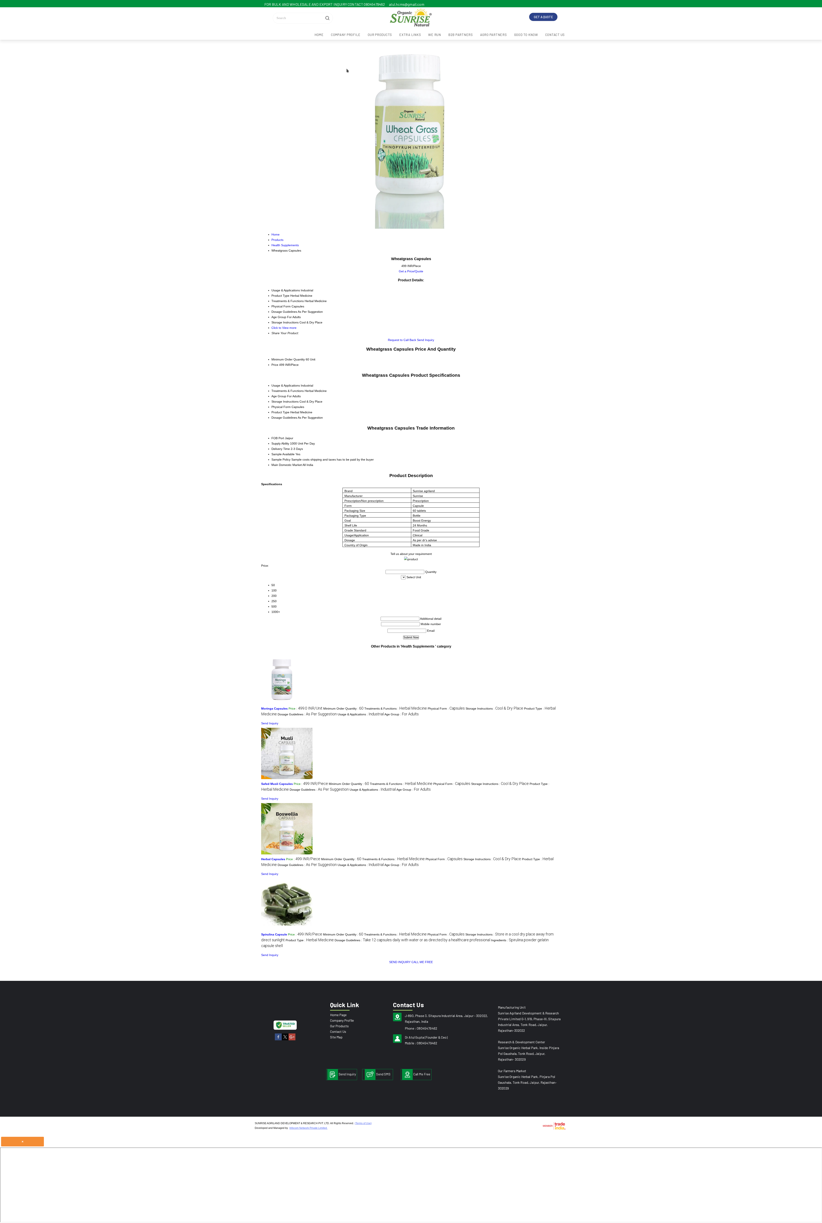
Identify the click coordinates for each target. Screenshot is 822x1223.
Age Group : (401, 714)
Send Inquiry (425, 340)
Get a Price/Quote (411, 271)
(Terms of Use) (363, 1123)
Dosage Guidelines (284, 417)
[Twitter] (285, 1039)
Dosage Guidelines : (307, 714)
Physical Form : (446, 708)
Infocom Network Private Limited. (308, 1128)
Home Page (338, 1015)
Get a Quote (543, 17)
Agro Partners (493, 35)
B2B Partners (460, 35)
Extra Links (410, 35)
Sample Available (283, 454)
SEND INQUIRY (400, 962)
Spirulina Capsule (274, 934)
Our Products (380, 35)
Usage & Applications (285, 385)
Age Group (278, 396)
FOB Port (277, 438)
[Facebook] (278, 1039)
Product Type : (310, 940)
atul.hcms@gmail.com (406, 4)
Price (274, 364)
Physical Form (281, 407)
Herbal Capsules (273, 859)
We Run (434, 35)
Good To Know (526, 35)
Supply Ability (280, 443)
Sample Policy (280, 459)
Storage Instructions (285, 401)
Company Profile (345, 35)
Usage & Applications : (361, 714)
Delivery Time (280, 449)
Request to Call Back (402, 340)
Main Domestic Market (286, 465)
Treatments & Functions (287, 391)
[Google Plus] (292, 1039)
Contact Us (555, 35)
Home (319, 35)
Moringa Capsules (274, 708)
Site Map (336, 1037)
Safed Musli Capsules (277, 784)
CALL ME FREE (422, 962)
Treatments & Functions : (395, 708)
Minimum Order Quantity (288, 359)
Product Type (280, 412)
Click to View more (283, 327)
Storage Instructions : (494, 708)
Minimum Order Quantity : (343, 708)
